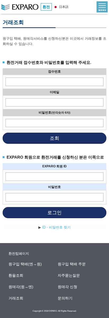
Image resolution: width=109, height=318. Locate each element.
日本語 (63, 7)
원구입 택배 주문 (72, 264)
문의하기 (65, 298)
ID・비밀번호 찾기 (56, 227)
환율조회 (16, 275)
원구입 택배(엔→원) (25, 264)
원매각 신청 (67, 287)
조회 (54, 138)
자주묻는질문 (69, 275)
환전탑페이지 (18, 254)
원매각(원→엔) (21, 287)
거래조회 (16, 298)
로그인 (54, 212)
